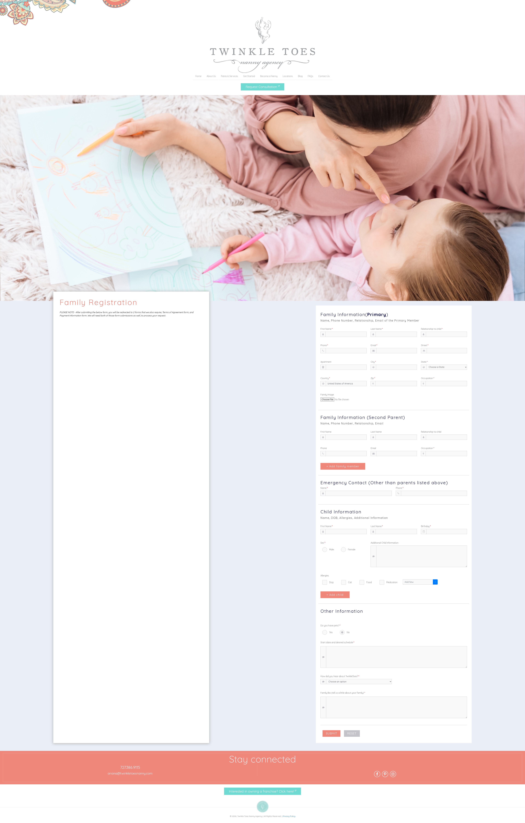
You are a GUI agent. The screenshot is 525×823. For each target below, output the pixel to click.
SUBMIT (331, 733)
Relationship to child (431, 329)
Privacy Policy (289, 816)
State (424, 361)
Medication (391, 582)
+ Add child (334, 594)
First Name (326, 329)
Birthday (426, 526)
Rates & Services (229, 76)
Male (331, 549)
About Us (211, 76)
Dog (331, 582)
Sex (322, 542)
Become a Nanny (269, 76)
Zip (373, 378)
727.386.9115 (130, 767)
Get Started (249, 76)
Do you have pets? (330, 625)
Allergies (324, 575)
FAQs (310, 76)
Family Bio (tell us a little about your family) (342, 692)
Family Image (327, 394)
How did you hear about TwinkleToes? (339, 676)
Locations (288, 76)
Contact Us (324, 76)
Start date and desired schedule (337, 642)
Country (325, 378)
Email (374, 345)
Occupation (427, 378)
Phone (324, 345)
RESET (352, 733)
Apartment (325, 361)
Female (351, 549)
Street (424, 345)
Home (198, 76)
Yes (331, 632)
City (373, 361)
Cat (350, 582)
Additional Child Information (384, 542)
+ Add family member (342, 466)
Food (369, 582)
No (348, 632)
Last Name (377, 329)
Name (324, 488)
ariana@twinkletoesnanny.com (130, 773)
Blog (300, 76)
